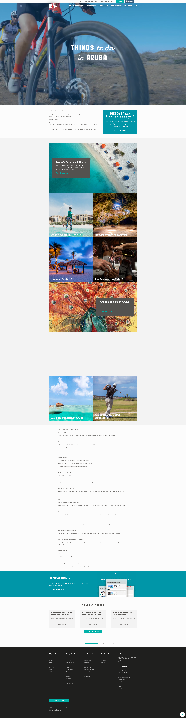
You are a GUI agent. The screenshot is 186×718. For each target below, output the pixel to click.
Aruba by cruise (87, 671)
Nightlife (68, 667)
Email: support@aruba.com (124, 670)
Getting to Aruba (87, 667)
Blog (96, 1)
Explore (60, 173)
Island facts (103, 660)
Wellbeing (68, 676)
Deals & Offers (89, 1)
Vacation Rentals (87, 660)
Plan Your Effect (120, 130)
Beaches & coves (70, 658)
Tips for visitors (87, 676)
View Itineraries (58, 589)
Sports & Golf (69, 678)
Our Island (128, 5)
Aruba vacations (87, 674)
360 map (103, 664)
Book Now (120, 1)
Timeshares (86, 662)
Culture (50, 662)
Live (80, 1)
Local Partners (121, 688)
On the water (69, 660)
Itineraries (68, 681)
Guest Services (87, 678)
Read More (62, 624)
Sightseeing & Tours (70, 671)
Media (119, 686)
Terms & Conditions (59, 707)
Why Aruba (91, 5)
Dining (67, 664)
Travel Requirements (76, 5)
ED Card (130, 1)
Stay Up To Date (60, 700)
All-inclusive (86, 664)
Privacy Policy (69, 707)
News (102, 1)
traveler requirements (91, 643)
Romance (51, 660)
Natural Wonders (70, 662)
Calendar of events (70, 683)
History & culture (105, 658)
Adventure (51, 658)
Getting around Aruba (89, 669)
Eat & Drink (51, 667)
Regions (103, 662)
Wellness (51, 664)
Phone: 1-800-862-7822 (123, 672)
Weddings (51, 671)
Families (50, 669)
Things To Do (103, 5)
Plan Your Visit (116, 5)
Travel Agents (121, 679)
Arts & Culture (69, 669)
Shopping (68, 674)
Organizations (121, 681)
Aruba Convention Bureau (124, 677)
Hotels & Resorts (87, 658)
